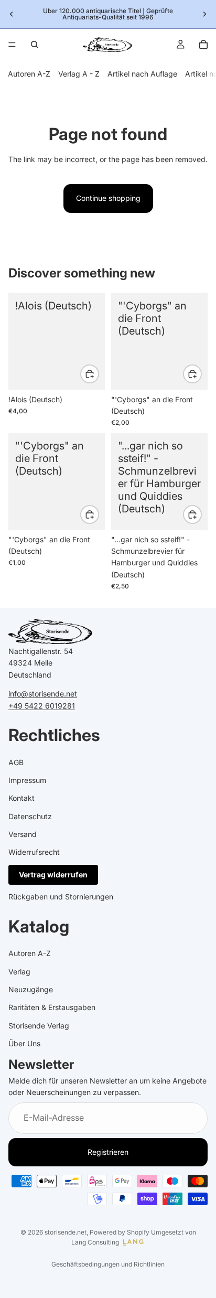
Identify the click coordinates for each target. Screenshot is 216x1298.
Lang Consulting (95, 1242)
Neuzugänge (30, 989)
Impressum (27, 780)
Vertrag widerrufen (53, 874)
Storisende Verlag (38, 1025)
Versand (22, 834)
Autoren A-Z (29, 73)
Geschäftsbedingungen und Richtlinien (108, 1264)
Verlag (19, 971)
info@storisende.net (42, 693)
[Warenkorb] (203, 44)
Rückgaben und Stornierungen (60, 896)
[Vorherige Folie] (11, 14)
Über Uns (24, 1043)
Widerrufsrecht (34, 852)
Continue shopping (108, 198)
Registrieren (108, 1151)
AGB (16, 762)
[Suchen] (34, 44)
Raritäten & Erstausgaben (51, 1007)
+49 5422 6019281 (41, 705)
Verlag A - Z (79, 73)
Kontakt (21, 798)
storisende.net (66, 1232)
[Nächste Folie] (204, 14)
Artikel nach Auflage (142, 73)
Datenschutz (30, 816)
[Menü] (12, 45)
